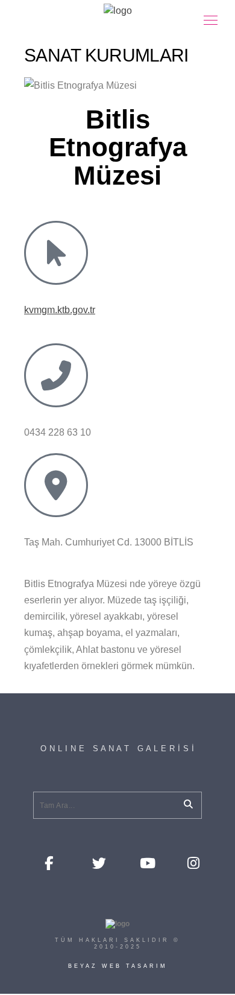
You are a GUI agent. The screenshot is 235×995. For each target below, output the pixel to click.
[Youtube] (146, 862)
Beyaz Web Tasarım (118, 966)
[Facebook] (51, 862)
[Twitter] (98, 862)
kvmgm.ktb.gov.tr (59, 310)
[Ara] (184, 802)
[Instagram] (193, 862)
